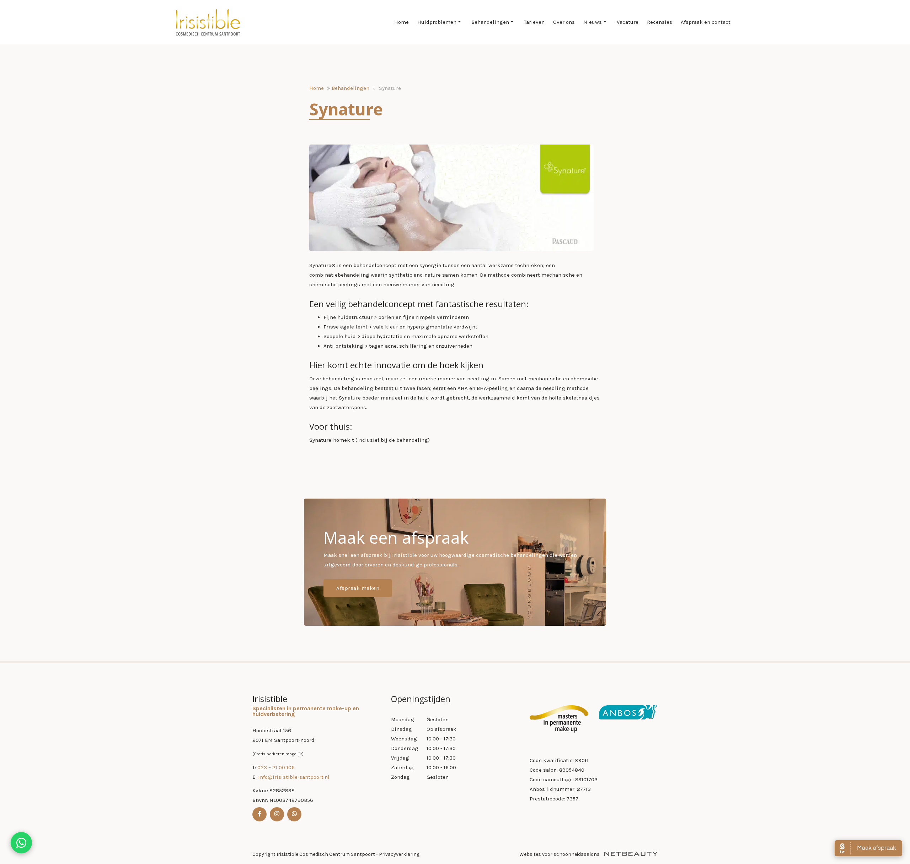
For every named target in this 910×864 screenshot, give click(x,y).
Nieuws (592, 22)
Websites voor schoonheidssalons (560, 854)
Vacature (627, 22)
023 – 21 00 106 (276, 767)
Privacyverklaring (399, 854)
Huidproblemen (436, 22)
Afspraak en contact (705, 22)
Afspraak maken (357, 588)
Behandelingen (490, 22)
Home (401, 22)
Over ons (564, 22)
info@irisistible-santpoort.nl (294, 777)
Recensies (659, 22)
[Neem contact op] (21, 842)
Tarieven (534, 22)
